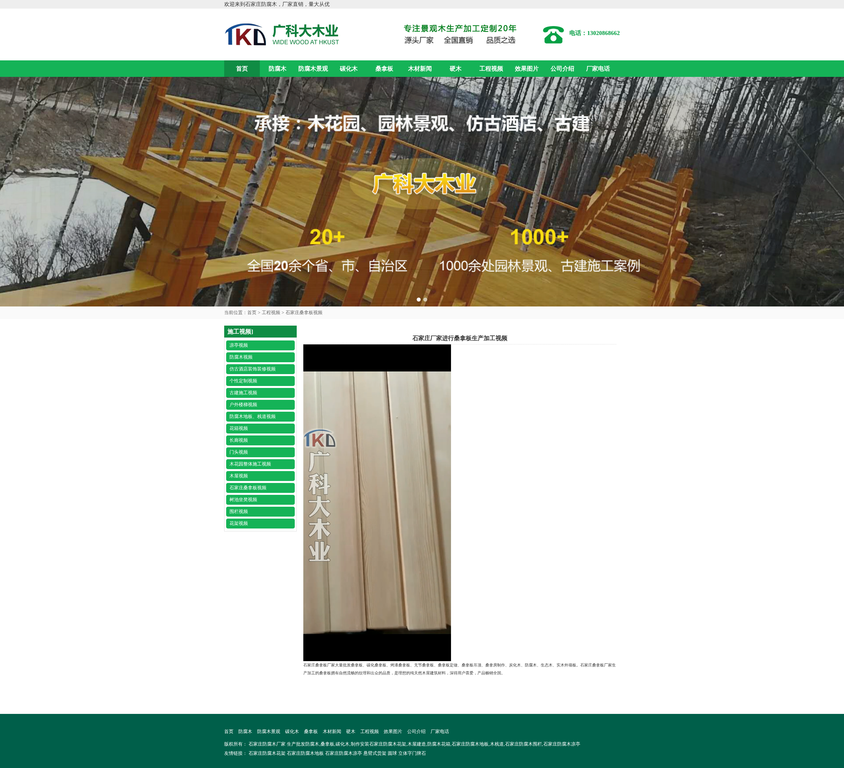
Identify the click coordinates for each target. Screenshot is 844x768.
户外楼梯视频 (243, 404)
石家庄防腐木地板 (305, 753)
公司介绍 (562, 68)
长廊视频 (238, 440)
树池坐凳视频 (243, 499)
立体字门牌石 (412, 753)
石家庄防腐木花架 (267, 753)
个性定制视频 (243, 380)
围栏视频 (238, 511)
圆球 (392, 753)
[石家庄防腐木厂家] (283, 34)
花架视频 (238, 523)
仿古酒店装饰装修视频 (252, 369)
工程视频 (491, 68)
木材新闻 (420, 68)
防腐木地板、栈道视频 (252, 416)
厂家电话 (598, 68)
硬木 (456, 68)
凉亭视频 (238, 345)
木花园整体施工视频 (250, 464)
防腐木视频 (241, 357)
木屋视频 (238, 475)
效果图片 (527, 68)
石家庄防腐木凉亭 (343, 753)
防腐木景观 (313, 68)
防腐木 (277, 68)
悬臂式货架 (374, 753)
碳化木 (349, 68)
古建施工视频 (243, 392)
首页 (242, 68)
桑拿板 (384, 68)
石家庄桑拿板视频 (304, 312)
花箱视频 (238, 428)
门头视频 (238, 452)
